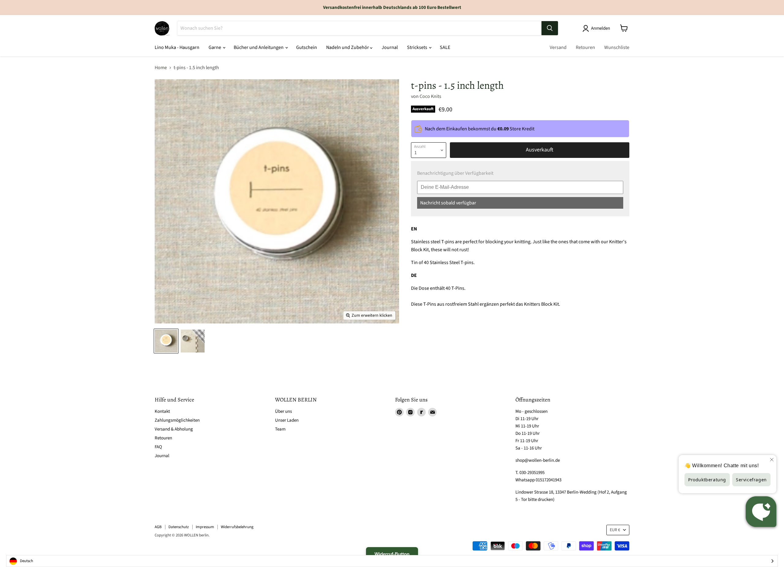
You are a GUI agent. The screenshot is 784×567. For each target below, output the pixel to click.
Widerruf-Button (392, 554)
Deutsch (26, 561)
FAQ (158, 447)
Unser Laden (287, 420)
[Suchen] (549, 28)
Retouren (585, 47)
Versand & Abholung (174, 429)
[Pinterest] (399, 412)
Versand (558, 47)
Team (280, 429)
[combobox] (392, 561)
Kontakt (162, 411)
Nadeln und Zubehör (348, 47)
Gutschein (306, 47)
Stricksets (417, 47)
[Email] (432, 412)
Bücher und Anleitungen (259, 47)
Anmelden (600, 28)
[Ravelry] (421, 412)
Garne (215, 47)
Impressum (205, 527)
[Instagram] (410, 412)
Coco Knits (430, 96)
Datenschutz (178, 527)
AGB (158, 527)
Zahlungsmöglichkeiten (177, 420)
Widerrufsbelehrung (237, 527)
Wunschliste (616, 47)
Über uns (283, 411)
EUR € (615, 530)
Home (161, 67)
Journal (390, 47)
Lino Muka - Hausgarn (177, 47)
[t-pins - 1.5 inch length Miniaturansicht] (166, 341)
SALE (445, 47)
